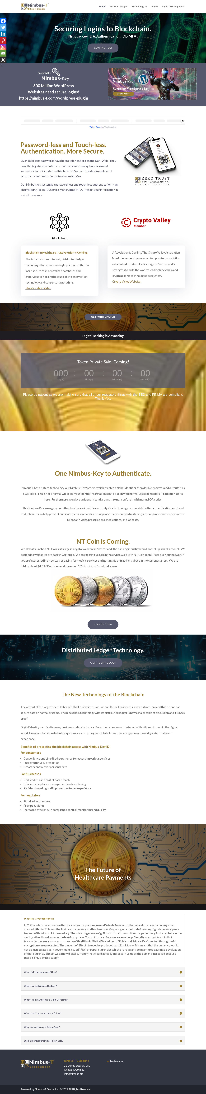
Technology (138, 6)
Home (102, 6)
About (154, 6)
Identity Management (173, 6)
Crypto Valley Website (126, 281)
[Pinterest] (3, 40)
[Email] (3, 53)
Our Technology (103, 662)
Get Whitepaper (103, 316)
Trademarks (116, 1061)
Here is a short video (38, 288)
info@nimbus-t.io (73, 1074)
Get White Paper (118, 6)
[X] (3, 60)
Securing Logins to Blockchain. (103, 29)
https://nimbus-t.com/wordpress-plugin (53, 98)
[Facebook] (3, 21)
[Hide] (1, 66)
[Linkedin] (3, 34)
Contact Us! (103, 47)
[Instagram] (3, 47)
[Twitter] (3, 27)
